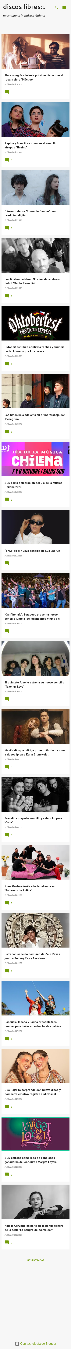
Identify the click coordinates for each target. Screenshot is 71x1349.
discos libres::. (24, 6)
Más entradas (35, 1260)
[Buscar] (56, 7)
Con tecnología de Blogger (38, 1343)
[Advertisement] (35, 1300)
